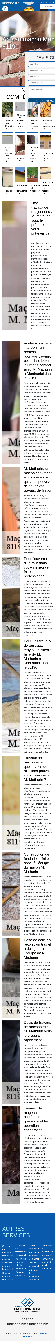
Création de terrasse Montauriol (7, 1276)
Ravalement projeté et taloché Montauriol (47, 1264)
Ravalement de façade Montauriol (34, 1255)
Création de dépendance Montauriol (7, 1251)
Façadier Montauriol (34, 1264)
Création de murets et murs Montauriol (7, 1264)
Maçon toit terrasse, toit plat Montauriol (20, 1264)
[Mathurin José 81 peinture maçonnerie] (27, 1305)
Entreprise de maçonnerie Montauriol (47, 1250)
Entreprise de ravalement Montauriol (34, 1275)
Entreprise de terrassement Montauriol (20, 1250)
